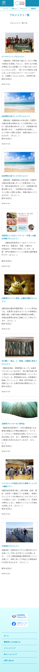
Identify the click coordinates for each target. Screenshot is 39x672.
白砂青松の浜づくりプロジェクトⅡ (16, 116)
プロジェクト (24, 8)
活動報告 (33, 8)
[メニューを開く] (4, 3)
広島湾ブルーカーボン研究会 (13, 424)
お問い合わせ (9, 660)
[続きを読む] (6, 79)
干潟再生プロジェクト (10, 546)
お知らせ (14, 8)
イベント (5, 8)
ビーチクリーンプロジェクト (13, 56)
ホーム (6, 636)
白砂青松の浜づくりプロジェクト (15, 176)
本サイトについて (10, 654)
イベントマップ (9, 648)
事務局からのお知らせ (12, 642)
